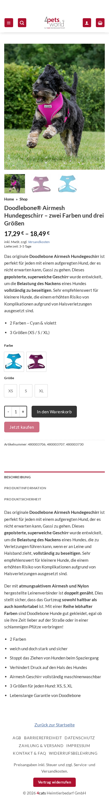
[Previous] (13, 106)
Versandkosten (39, 242)
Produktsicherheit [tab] (22, 499)
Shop (23, 199)
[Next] (96, 106)
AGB (17, 737)
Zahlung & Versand (41, 745)
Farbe (8, 346)
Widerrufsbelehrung (73, 753)
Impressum (78, 745)
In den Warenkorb (54, 411)
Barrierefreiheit (43, 737)
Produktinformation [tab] (25, 488)
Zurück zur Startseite (54, 724)
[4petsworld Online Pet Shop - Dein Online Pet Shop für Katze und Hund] (54, 22)
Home (9, 199)
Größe (9, 378)
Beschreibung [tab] (17, 477)
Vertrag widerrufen (54, 782)
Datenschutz (80, 737)
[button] (8, 22)
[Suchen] (22, 22)
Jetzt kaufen (22, 427)
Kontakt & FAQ (29, 753)
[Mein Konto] (87, 22)
